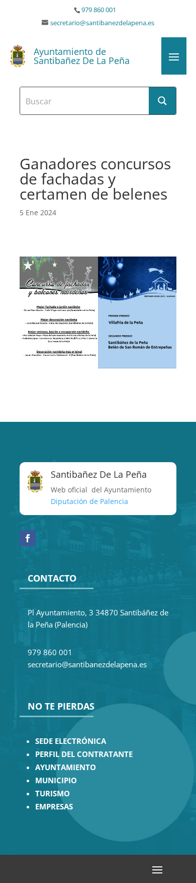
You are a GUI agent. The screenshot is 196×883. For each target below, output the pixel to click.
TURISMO (52, 793)
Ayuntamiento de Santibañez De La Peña (82, 56)
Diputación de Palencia (89, 501)
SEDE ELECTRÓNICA (70, 741)
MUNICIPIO (56, 780)
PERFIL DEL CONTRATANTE (84, 754)
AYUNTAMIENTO (65, 767)
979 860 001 (98, 10)
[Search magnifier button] (162, 100)
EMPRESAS (54, 806)
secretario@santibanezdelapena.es (102, 23)
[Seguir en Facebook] (28, 538)
